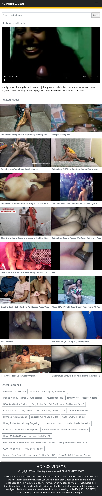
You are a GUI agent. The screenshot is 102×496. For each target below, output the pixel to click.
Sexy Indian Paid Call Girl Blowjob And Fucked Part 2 (58, 404)
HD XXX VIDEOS (51, 466)
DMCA (75, 489)
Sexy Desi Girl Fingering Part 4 (74, 455)
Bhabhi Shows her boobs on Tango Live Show (65, 429)
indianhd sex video (78, 410)
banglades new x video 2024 (73, 442)
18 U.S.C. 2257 (88, 489)
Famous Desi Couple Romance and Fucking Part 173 (29, 455)
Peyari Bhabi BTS (54, 397)
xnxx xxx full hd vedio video (44, 416)
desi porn (79, 492)
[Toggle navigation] (96, 3)
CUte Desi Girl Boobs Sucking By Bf (20, 429)
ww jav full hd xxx (34, 448)
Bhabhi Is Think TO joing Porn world (48, 391)
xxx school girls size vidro (77, 423)
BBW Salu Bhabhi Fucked (15, 404)
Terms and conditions (44, 492)
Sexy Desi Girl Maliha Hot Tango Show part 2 (42, 410)
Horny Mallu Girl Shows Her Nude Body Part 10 (26, 436)
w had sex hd (9, 410)
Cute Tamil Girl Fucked (73, 416)
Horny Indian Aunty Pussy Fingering (21, 423)
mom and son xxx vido (14, 391)
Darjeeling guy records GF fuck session (22, 397)
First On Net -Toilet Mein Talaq (82, 397)
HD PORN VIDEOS (13, 3)
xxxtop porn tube (52, 423)
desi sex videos (64, 492)
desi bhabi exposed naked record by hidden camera (29, 442)
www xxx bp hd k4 (12, 448)
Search (95, 15)
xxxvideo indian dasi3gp (15, 416)
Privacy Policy (24, 492)
